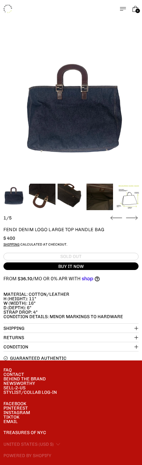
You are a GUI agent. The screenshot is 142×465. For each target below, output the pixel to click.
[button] (71, 114)
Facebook (14, 403)
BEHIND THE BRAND (24, 378)
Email (10, 421)
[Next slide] (132, 218)
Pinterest (15, 408)
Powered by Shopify (27, 455)
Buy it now (71, 266)
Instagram (16, 412)
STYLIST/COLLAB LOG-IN (30, 392)
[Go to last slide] (116, 218)
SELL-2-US (14, 387)
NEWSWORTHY (19, 383)
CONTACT (13, 374)
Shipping (11, 244)
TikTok (11, 417)
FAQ (7, 369)
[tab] (13, 197)
